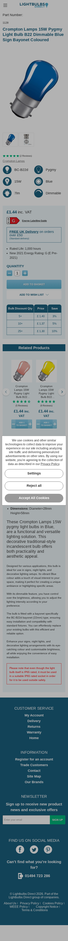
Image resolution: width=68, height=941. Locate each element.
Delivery (34, 721)
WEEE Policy (19, 906)
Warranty (34, 732)
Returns (34, 727)
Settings (34, 473)
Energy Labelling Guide (34, 220)
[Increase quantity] (30, 424)
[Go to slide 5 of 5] (6, 392)
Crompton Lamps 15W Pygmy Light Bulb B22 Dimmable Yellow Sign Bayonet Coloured (46, 392)
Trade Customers (34, 765)
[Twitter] (34, 849)
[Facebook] (20, 849)
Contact (34, 771)
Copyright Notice (47, 906)
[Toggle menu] (5, 5)
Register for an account (34, 759)
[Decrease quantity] (13, 424)
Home (34, 738)
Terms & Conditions (35, 910)
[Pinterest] (48, 849)
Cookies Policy (53, 903)
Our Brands (34, 782)
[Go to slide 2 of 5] (62, 392)
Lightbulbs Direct (20, 897)
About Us (10, 903)
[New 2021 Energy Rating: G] (13, 220)
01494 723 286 (37, 876)
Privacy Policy (29, 903)
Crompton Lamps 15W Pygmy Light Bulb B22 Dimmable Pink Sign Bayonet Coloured (21, 392)
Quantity (15, 266)
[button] (34, 156)
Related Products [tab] (34, 348)
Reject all (34, 486)
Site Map (34, 776)
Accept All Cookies (34, 498)
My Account (34, 715)
